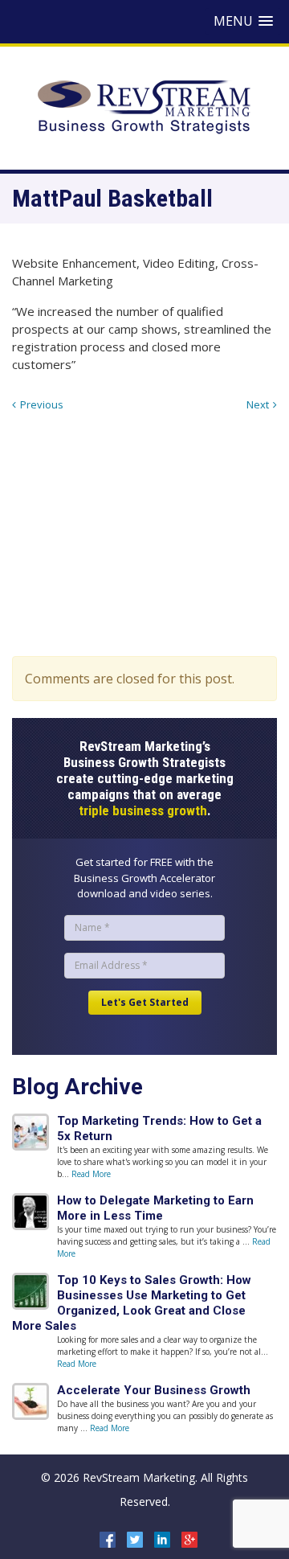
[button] (243, 21)
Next (257, 404)
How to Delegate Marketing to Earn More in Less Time (155, 1208)
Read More (91, 1174)
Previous (41, 404)
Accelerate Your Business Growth (153, 1390)
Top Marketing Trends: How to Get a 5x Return (159, 1128)
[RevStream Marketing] (144, 106)
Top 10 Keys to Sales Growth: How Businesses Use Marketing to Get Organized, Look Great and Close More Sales (131, 1303)
